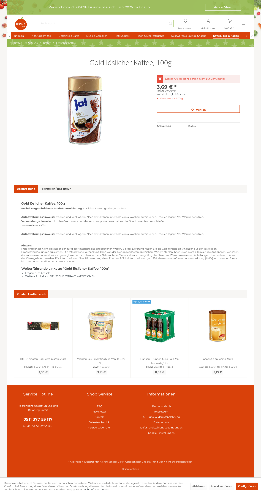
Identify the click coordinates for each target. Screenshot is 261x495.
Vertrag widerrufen (99, 427)
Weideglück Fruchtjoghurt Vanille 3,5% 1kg (101, 361)
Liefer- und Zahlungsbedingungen (161, 427)
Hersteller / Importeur (56, 188)
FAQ (99, 406)
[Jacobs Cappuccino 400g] (218, 325)
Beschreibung (26, 188)
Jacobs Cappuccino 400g (217, 359)
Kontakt (100, 417)
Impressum (161, 411)
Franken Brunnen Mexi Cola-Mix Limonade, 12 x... (159, 361)
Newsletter (99, 411)
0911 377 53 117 (38, 419)
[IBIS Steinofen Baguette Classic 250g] (43, 325)
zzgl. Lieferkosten (178, 94)
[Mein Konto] (208, 20)
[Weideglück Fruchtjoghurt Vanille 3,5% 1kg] (101, 325)
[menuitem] (106, 23)
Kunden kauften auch (31, 294)
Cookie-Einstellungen (161, 432)
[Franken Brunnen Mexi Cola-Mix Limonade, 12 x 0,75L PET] (160, 325)
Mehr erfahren (223, 7)
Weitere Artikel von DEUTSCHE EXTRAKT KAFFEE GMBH (60, 276)
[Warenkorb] (230, 20)
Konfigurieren (247, 486)
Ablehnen (198, 486)
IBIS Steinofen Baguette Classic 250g (43, 359)
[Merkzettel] (185, 20)
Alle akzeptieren (221, 486)
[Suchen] (170, 23)
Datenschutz (161, 422)
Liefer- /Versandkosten (130, 461)
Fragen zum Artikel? (37, 273)
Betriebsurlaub (161, 406)
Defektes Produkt (100, 422)
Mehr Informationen (95, 489)
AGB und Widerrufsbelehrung (161, 417)
